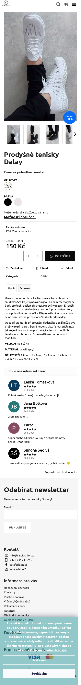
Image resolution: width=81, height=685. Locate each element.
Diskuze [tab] (25, 288)
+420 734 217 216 (21, 560)
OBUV (44, 276)
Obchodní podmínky (16, 615)
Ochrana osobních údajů (48, 650)
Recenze (9, 610)
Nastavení (39, 660)
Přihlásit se (17, 527)
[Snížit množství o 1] (19, 256)
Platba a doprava (14, 597)
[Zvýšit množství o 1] (37, 256)
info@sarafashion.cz (22, 555)
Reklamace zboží (14, 606)
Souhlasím (39, 673)
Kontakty (9, 592)
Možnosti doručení (20, 216)
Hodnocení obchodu (16, 587)
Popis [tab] (11, 288)
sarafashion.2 (18, 569)
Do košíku (62, 256)
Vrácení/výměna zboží (17, 601)
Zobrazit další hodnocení (60, 472)
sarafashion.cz (18, 564)
